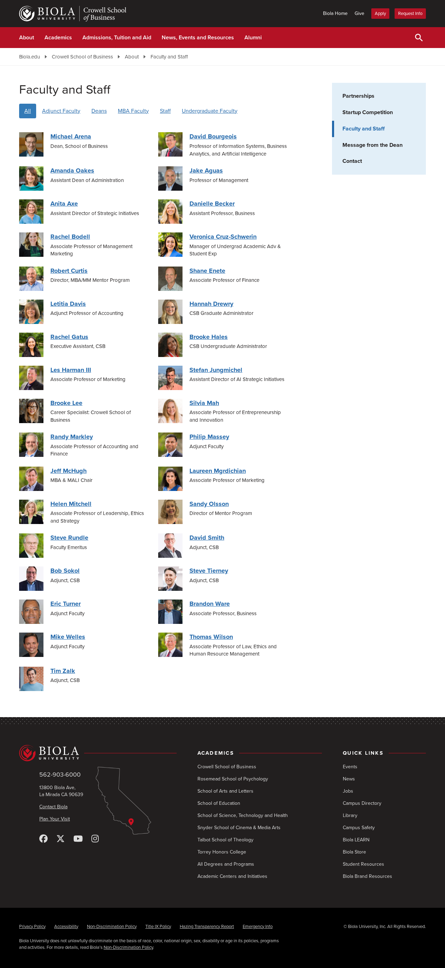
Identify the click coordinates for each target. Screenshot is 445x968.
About (26, 37)
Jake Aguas (206, 170)
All (27, 111)
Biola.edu (29, 57)
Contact (352, 161)
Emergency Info (258, 926)
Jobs (348, 791)
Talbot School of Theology (225, 840)
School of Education (218, 803)
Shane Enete (207, 271)
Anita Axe (64, 203)
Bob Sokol (65, 570)
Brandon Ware (209, 604)
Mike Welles (67, 637)
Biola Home (335, 13)
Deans (99, 111)
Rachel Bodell (70, 236)
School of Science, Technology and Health (242, 815)
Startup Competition (367, 112)
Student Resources (363, 864)
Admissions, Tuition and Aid (116, 37)
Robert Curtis (69, 271)
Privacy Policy (32, 926)
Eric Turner (65, 604)
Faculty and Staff (169, 57)
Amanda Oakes (72, 170)
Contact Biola (53, 807)
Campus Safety (359, 828)
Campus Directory (362, 803)
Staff (165, 111)
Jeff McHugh (68, 471)
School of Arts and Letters (225, 791)
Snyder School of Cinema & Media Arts (239, 828)
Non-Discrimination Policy (112, 926)
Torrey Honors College (221, 852)
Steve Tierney (208, 570)
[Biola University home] (98, 753)
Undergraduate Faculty (209, 111)
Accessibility (66, 926)
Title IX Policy (158, 926)
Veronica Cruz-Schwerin (223, 236)
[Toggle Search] (419, 38)
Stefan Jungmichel (215, 370)
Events (350, 767)
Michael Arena (70, 136)
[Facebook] (43, 839)
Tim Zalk (62, 671)
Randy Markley (71, 437)
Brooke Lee (66, 403)
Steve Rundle (69, 537)
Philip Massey (209, 437)
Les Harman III (70, 370)
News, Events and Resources (198, 37)
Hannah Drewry (211, 304)
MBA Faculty (133, 111)
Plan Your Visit (54, 819)
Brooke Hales (208, 337)
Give (359, 13)
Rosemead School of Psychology (232, 779)
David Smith (206, 537)
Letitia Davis (68, 304)
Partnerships (358, 96)
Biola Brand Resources (367, 876)
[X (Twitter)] (60, 839)
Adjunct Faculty (61, 111)
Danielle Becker (212, 203)
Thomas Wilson (211, 637)
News (349, 779)
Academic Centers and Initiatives (232, 876)
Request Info (410, 13)
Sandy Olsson (209, 504)
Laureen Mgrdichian (217, 471)
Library (350, 815)
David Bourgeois (213, 136)
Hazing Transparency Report (207, 926)
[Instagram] (95, 839)
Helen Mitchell (70, 504)
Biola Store (354, 852)
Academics (58, 37)
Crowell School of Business (82, 57)
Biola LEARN (356, 840)
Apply (380, 13)
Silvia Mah (204, 403)
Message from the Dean (372, 145)
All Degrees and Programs (225, 864)
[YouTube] (78, 839)
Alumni (253, 37)
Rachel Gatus (69, 337)
